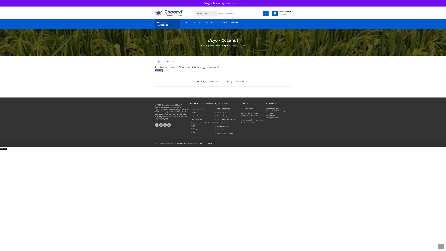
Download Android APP (225, 133)
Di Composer (195, 129)
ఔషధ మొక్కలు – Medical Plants (208, 82)
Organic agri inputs (198, 109)
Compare (234, 22)
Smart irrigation (196, 119)
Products (196, 22)
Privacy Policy (221, 123)
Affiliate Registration (224, 126)
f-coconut (158, 71)
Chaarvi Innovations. (182, 143)
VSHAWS (200, 143)
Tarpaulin (194, 112)
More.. (223, 22)
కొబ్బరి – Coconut (164, 61)
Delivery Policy (222, 116)
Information (210, 22)
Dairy (193, 132)
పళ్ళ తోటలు (227, 45)
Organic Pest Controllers (199, 116)
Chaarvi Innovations (170, 67)
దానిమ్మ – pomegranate (235, 82)
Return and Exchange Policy (226, 119)
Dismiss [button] (239, 3)
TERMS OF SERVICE (223, 109)
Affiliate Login (221, 130)
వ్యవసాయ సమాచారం (214, 45)
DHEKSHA (208, 143)
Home (185, 22)
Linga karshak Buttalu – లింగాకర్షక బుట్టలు (202, 124)
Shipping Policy (222, 112)
